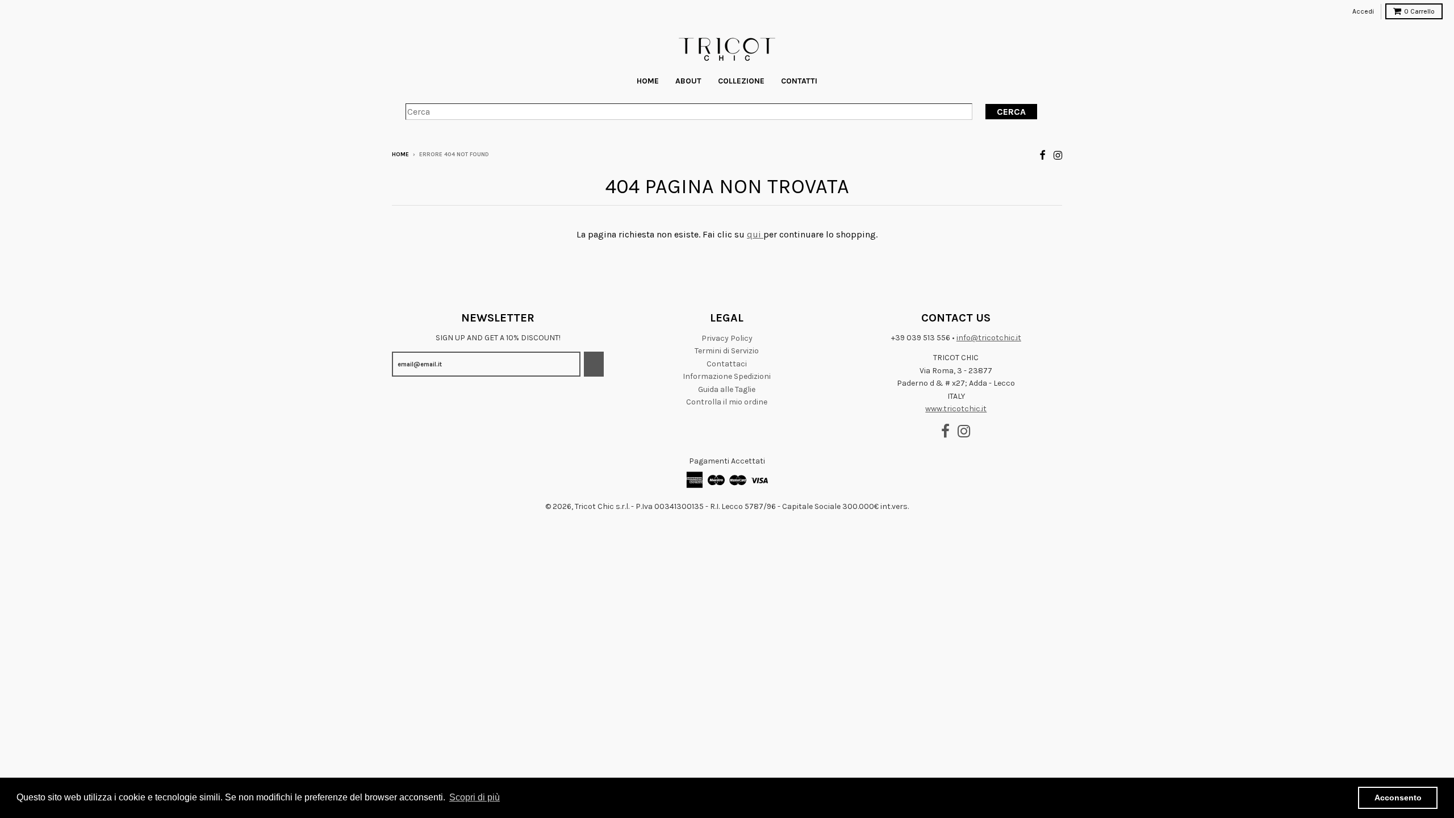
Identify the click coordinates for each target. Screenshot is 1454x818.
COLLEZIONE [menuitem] (741, 81)
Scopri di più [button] (474, 797)
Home (400, 154)
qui (755, 234)
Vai (594, 364)
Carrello (1419, 11)
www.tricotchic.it (956, 409)
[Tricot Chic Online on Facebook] (1042, 155)
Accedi (1363, 11)
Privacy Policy (727, 338)
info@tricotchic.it (988, 338)
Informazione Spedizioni (727, 376)
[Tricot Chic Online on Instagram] (1058, 155)
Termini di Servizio (727, 351)
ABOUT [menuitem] (688, 81)
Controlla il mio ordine (726, 402)
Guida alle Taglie (726, 389)
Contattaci (727, 364)
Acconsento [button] (1398, 797)
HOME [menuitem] (648, 81)
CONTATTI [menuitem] (799, 81)
